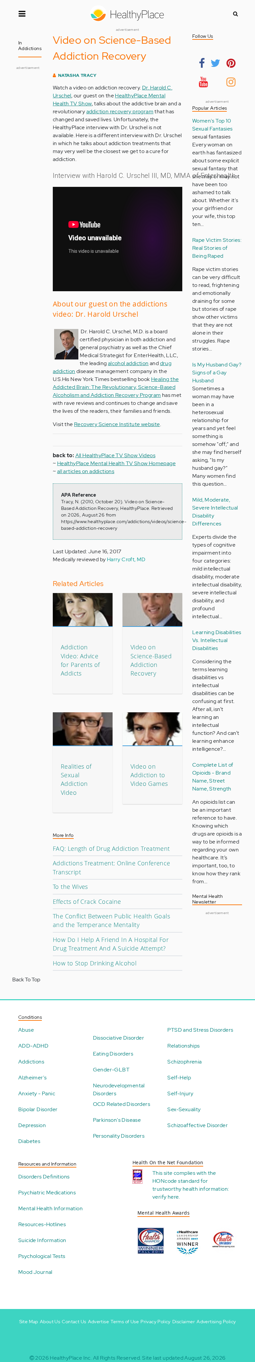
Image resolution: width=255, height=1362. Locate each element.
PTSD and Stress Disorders (200, 1029)
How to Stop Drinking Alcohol (94, 963)
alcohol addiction (128, 363)
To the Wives (70, 887)
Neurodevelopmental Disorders (119, 1089)
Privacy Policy (155, 1322)
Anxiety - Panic (36, 1093)
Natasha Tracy (77, 75)
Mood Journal (35, 1272)
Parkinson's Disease (117, 1120)
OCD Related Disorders (121, 1104)
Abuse (26, 1029)
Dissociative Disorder (118, 1037)
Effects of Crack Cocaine (87, 901)
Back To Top (26, 979)
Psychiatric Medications (47, 1192)
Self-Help (179, 1077)
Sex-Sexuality (184, 1109)
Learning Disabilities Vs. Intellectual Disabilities (216, 640)
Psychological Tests (41, 1256)
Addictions (31, 1061)
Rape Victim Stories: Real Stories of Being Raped (216, 248)
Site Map (28, 1322)
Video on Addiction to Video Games (149, 775)
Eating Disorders (113, 1053)
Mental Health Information (50, 1208)
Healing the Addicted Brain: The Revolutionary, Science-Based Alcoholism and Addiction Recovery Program (116, 387)
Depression (32, 1125)
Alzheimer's (32, 1077)
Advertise (98, 1322)
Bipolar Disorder (37, 1109)
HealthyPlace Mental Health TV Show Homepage (116, 463)
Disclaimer (183, 1322)
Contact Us (74, 1322)
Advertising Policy (216, 1322)
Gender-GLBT (111, 1069)
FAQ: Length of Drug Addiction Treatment (111, 848)
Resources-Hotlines (42, 1224)
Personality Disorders (118, 1135)
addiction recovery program (119, 111)
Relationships (183, 1045)
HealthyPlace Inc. (71, 1357)
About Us (50, 1322)
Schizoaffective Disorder (197, 1125)
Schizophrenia (184, 1061)
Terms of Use (125, 1322)
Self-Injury (180, 1093)
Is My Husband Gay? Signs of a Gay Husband (216, 372)
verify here (165, 1196)
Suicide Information (42, 1240)
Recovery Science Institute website (117, 424)
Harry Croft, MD (126, 559)
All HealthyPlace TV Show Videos (115, 455)
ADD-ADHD (33, 1045)
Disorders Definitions (43, 1176)
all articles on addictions (85, 471)
